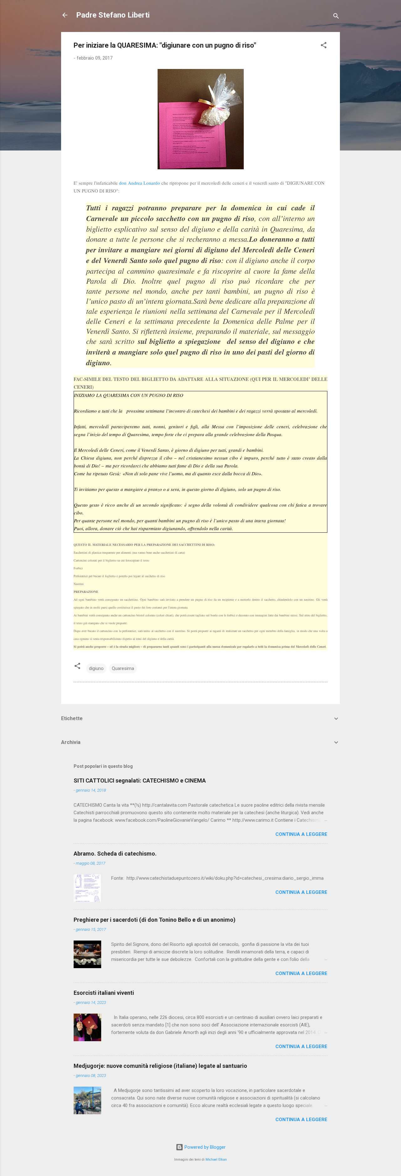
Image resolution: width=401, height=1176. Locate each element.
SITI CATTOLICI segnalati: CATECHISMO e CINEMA (140, 780)
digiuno (96, 668)
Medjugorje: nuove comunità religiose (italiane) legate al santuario (160, 1066)
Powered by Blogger (204, 1147)
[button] (323, 46)
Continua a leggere (301, 834)
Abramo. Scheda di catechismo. (115, 853)
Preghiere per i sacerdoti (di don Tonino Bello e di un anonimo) (155, 919)
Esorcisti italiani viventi (104, 992)
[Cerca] (336, 17)
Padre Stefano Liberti (113, 15)
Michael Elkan (216, 1160)
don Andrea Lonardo (139, 183)
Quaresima (123, 668)
